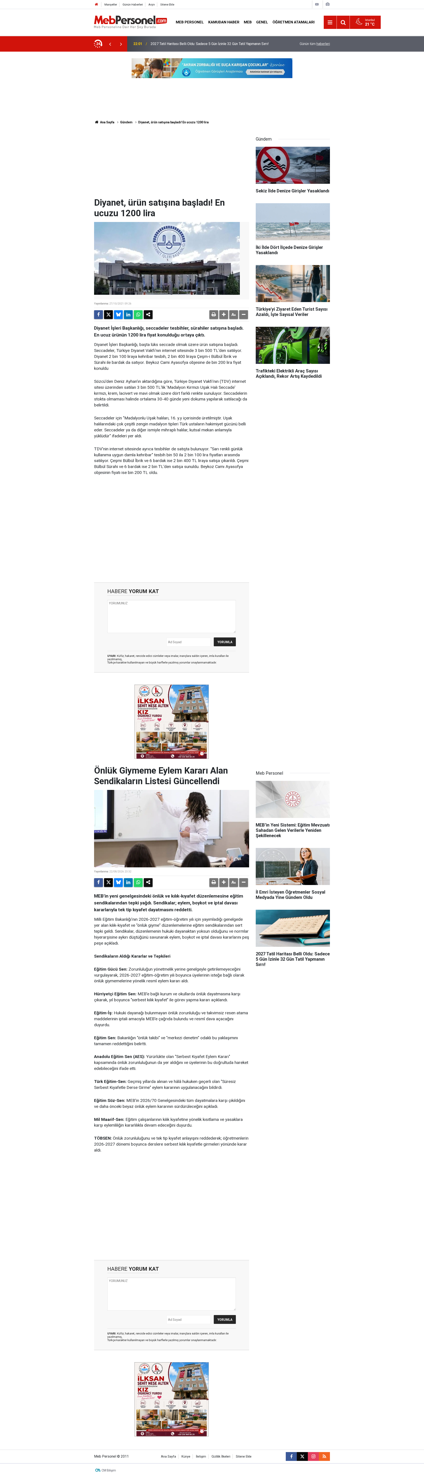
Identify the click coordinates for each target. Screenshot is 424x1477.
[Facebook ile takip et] (291, 1456)
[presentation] (109, 44)
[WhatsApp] (138, 314)
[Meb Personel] (130, 22)
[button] (223, 314)
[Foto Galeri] (327, 4)
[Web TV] (316, 4)
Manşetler (110, 4)
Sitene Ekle (167, 4)
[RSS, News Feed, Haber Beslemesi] (324, 1456)
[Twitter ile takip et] (302, 1456)
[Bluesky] (118, 314)
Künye (186, 1456)
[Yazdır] (213, 314)
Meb (248, 22)
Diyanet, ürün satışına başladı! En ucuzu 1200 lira (173, 122)
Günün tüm (315, 44)
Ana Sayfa (106, 122)
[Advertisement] (171, 164)
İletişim (201, 1456)
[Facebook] (98, 314)
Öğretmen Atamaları (294, 22)
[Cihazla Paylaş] (148, 314)
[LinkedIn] (128, 314)
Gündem (126, 122)
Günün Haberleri (133, 4)
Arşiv (151, 4)
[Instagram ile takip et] (313, 1456)
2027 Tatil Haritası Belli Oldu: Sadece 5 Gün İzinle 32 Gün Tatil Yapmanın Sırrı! (210, 44)
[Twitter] (108, 314)
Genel (262, 22)
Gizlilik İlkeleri (221, 1456)
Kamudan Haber (223, 22)
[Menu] (330, 22)
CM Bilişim (109, 1470)
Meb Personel (190, 22)
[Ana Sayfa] (96, 4)
